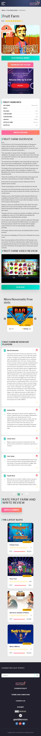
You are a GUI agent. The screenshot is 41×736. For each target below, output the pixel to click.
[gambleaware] (20, 719)
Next (35, 319)
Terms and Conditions (20, 695)
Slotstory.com (22, 732)
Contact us (20, 701)
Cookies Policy (20, 688)
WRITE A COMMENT (11, 510)
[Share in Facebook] (16, 723)
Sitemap (20, 707)
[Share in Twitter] (23, 723)
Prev (5, 319)
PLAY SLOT (20, 287)
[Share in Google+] (20, 723)
